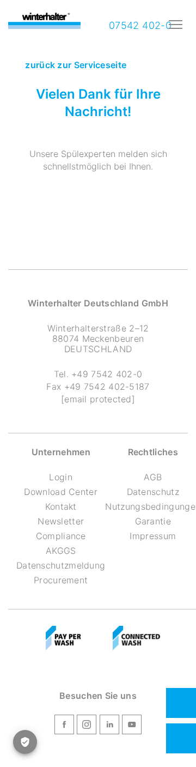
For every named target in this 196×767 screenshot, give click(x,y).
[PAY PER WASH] (63, 638)
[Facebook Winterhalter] (64, 726)
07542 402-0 (138, 25)
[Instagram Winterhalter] (86, 726)
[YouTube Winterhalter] (132, 726)
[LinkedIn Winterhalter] (109, 726)
